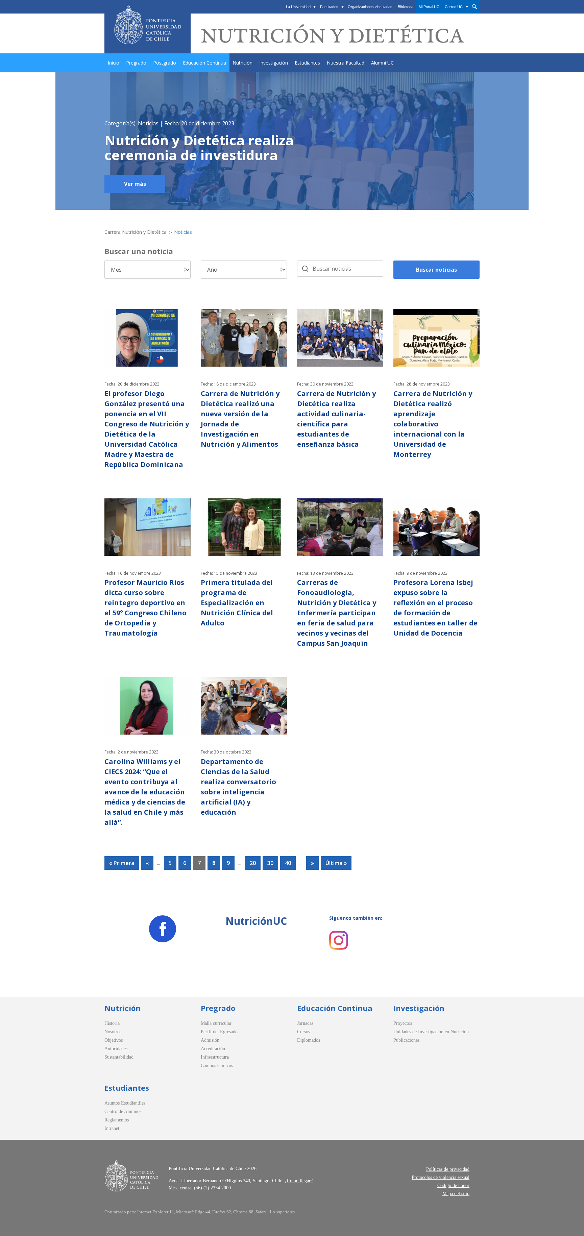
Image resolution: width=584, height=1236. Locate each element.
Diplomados (308, 1040)
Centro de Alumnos (122, 1111)
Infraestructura (215, 1057)
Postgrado (164, 62)
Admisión (210, 1040)
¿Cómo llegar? (299, 1180)
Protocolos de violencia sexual (440, 1177)
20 (253, 863)
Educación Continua (204, 62)
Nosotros (112, 1031)
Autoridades (115, 1048)
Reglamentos (116, 1119)
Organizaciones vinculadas (370, 7)
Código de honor (453, 1185)
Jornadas (305, 1023)
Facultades (329, 7)
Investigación (273, 62)
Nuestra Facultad (345, 62)
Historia (112, 1023)
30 (270, 863)
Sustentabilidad (118, 1057)
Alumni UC (382, 62)
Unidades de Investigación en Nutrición (431, 1031)
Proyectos (402, 1023)
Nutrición (242, 62)
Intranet (111, 1128)
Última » (336, 863)
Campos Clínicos (217, 1065)
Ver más (135, 184)
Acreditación (213, 1048)
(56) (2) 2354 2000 (212, 1187)
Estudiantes (307, 62)
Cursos (303, 1031)
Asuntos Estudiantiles (124, 1103)
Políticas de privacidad (447, 1169)
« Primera (121, 863)
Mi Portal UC (429, 7)
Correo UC (454, 7)
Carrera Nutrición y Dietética (135, 232)
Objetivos (113, 1040)
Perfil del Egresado (219, 1031)
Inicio (113, 62)
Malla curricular (216, 1023)
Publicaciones (406, 1040)
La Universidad (298, 7)
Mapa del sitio (455, 1193)
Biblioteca (405, 7)
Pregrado (136, 62)
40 (288, 863)
